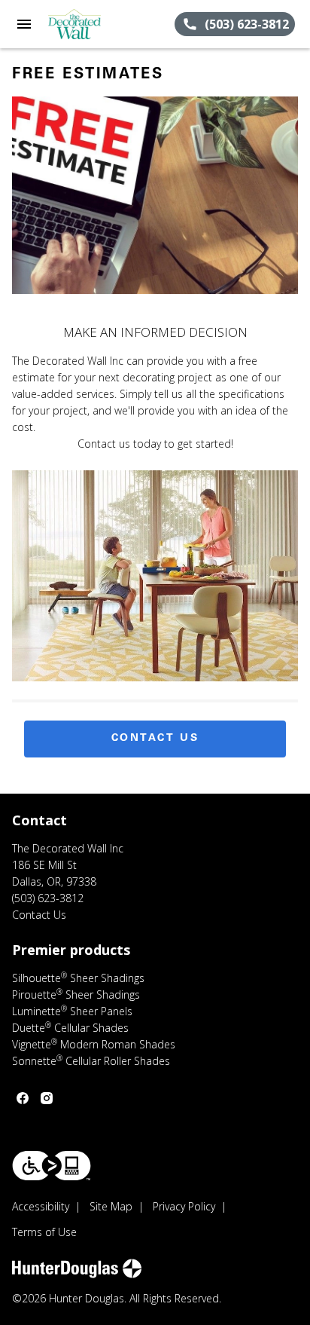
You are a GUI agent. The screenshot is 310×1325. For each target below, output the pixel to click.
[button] (24, 24)
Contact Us (155, 738)
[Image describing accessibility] (51, 1165)
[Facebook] (22, 1098)
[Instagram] (46, 1098)
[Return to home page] (93, 24)
